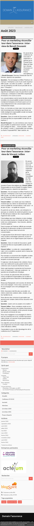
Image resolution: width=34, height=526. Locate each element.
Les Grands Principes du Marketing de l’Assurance (16, 389)
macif (19, 502)
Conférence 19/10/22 (8, 399)
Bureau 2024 (6, 371)
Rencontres (6, 380)
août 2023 (4, 426)
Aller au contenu (5, 1)
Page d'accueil (18, 27)
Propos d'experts (7, 415)
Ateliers (5, 378)
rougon (4, 502)
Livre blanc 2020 (6, 408)
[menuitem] (11, 27)
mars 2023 (4, 433)
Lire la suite (12, 362)
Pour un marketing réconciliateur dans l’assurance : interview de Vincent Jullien (16, 151)
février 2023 (4, 435)
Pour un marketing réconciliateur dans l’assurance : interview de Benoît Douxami (16, 43)
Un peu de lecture (6, 386)
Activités (3, 375)
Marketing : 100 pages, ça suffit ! (12, 388)
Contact (5, 384)
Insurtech (4, 402)
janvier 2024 (4, 421)
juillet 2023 (11, 27)
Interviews (21, 135)
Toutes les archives (6, 445)
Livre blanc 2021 (6, 412)
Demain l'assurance (12, 516)
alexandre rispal (12, 502)
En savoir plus (21, 524)
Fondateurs (6, 373)
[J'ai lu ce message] (32, 521)
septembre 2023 (28, 27)
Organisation (4, 368)
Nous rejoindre (5, 382)
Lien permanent (6, 135)
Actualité (4, 396)
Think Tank (6, 377)
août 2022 (4, 440)
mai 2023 (4, 430)
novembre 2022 (5, 437)
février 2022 (4, 442)
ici (32, 73)
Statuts (5, 370)
